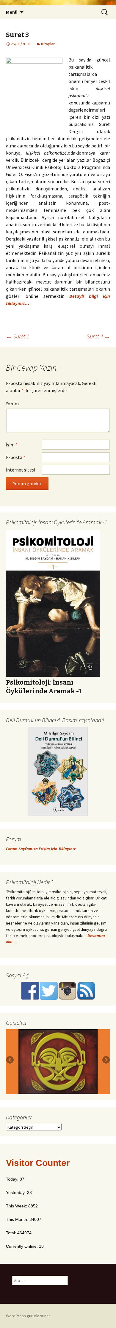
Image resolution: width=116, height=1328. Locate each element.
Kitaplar (48, 44)
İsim (12, 445)
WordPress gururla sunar (28, 1315)
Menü (12, 12)
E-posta (15, 457)
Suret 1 (17, 336)
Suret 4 (98, 336)
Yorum (12, 403)
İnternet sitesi (20, 470)
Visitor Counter (38, 1163)
